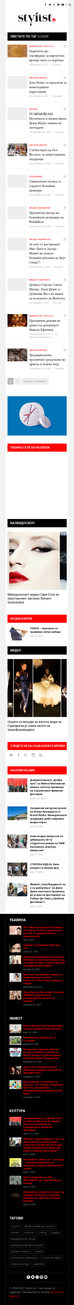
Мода (22, 5)
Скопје (29, 1233)
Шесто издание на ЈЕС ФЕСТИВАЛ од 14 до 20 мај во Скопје (42, 1180)
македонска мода (23, 1239)
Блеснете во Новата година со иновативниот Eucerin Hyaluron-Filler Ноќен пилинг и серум (43, 979)
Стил (35, 5)
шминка (39, 1264)
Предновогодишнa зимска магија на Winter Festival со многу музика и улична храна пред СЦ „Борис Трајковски (42, 1054)
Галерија (11, 24)
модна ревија (20, 1251)
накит (39, 1251)
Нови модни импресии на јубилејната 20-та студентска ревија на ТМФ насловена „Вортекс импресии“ (47, 843)
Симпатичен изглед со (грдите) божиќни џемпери (45, 186)
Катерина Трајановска (40, 337)
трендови (35, 176)
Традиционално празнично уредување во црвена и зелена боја (47, 359)
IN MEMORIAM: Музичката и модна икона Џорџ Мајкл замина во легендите (48, 121)
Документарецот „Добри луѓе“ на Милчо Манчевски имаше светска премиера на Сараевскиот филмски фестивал (47, 787)
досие (33, 109)
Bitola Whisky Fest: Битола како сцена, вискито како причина (42, 1027)
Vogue (15, 1226)
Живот (10, 14)
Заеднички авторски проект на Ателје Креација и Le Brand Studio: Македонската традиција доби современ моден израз (48, 815)
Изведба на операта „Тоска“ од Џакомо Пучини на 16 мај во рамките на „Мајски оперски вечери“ (43, 1196)
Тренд (43, 1233)
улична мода (20, 1264)
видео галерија (39, 279)
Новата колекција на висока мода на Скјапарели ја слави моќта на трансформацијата (34, 726)
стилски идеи (51, 1258)
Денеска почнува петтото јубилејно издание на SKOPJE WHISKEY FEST (42, 1070)
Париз (15, 1233)
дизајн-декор (38, 77)
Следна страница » (35, 381)
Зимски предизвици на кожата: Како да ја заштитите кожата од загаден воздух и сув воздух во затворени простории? (44, 961)
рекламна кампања (24, 1258)
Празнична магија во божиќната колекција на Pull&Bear (46, 217)
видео (56, 1233)
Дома (9, 5)
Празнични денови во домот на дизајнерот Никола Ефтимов (44, 325)
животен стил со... (42, 46)
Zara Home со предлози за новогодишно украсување (48, 87)
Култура (25, 14)
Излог (27, 24)
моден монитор (40, 207)
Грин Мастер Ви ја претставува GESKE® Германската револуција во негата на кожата (43, 996)
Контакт (42, 24)
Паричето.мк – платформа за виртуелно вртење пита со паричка (47, 55)
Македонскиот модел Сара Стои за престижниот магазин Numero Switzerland (33, 598)
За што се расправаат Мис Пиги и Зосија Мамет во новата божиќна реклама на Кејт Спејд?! (47, 253)
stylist (58, 64)
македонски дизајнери (27, 1245)
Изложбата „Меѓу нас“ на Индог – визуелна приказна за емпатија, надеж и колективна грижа (44, 1164)
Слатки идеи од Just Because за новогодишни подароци (47, 154)
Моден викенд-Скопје (40, 1226)
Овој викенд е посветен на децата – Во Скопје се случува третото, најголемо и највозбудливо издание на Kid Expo (43, 1087)
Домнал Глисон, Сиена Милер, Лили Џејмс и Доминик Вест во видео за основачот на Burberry (47, 291)
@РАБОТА (41, 14)
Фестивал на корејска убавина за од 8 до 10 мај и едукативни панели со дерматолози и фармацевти (43, 932)
